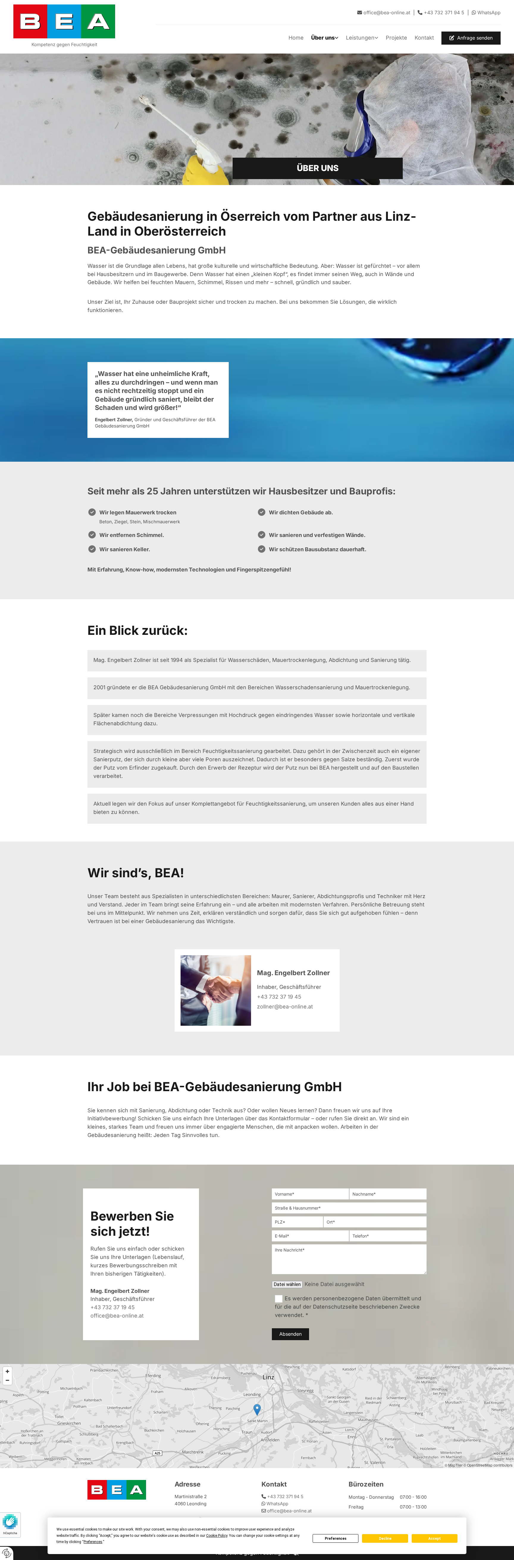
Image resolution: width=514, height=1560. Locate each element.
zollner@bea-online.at (285, 1006)
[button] (471, 38)
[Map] (257, 1416)
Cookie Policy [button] (216, 1536)
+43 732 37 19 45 (279, 997)
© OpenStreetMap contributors (488, 1464)
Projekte (396, 38)
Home (296, 38)
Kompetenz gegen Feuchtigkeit (64, 44)
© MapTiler (454, 1464)
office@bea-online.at (117, 1315)
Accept (434, 1538)
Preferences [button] (93, 1542)
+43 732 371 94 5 (285, 1496)
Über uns (323, 38)
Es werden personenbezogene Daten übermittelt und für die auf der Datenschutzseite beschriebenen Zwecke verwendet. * (348, 1306)
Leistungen (360, 38)
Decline (385, 1538)
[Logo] (64, 21)
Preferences (336, 1538)
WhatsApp (489, 12)
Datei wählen (287, 1284)
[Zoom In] (7, 1371)
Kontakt (424, 38)
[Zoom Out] (7, 1380)
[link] (321, 38)
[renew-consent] (6, 1553)
